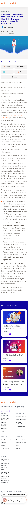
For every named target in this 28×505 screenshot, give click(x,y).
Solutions (4, 428)
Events (18, 448)
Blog (17, 445)
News (3, 445)
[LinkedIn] (2, 503)
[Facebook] (5, 503)
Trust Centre (5, 448)
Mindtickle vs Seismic (5, 477)
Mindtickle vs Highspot (5, 460)
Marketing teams (21, 419)
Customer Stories (21, 439)
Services (3, 431)
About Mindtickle (6, 439)
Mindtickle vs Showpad (5, 472)
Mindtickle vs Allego (5, 468)
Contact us (4, 451)
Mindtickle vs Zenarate (5, 464)
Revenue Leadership (19, 423)
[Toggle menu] (25, 3)
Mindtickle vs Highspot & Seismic (5, 482)
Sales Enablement (21, 416)
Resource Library (21, 442)
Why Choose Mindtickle (5, 419)
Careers (3, 442)
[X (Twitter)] (7, 503)
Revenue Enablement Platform (4, 424)
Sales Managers (20, 426)
